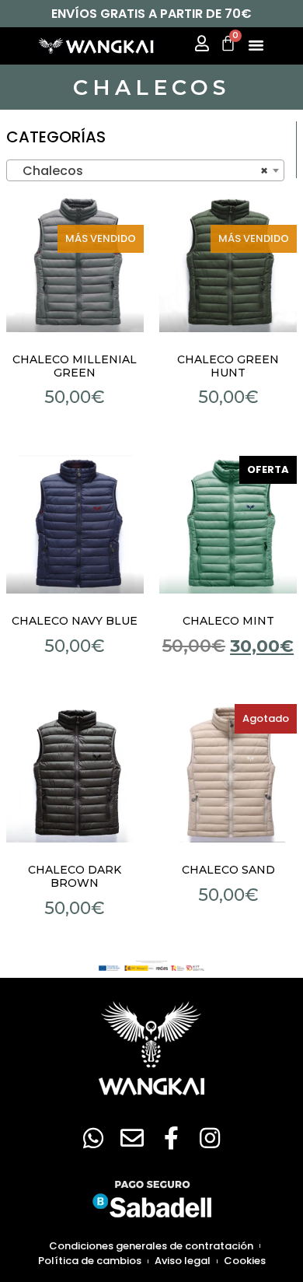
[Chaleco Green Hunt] (228, 263)
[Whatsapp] (93, 1138)
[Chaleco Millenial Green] (75, 263)
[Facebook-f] (171, 1138)
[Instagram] (209, 1138)
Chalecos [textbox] (140, 171)
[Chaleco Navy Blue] (75, 524)
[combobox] (145, 170)
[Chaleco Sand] (228, 773)
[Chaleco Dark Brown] (75, 773)
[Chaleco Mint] (228, 524)
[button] (256, 44)
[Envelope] (132, 1138)
